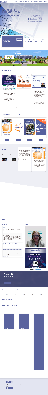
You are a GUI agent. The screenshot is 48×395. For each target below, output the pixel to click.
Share (7, 256)
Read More (17, 62)
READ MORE (18, 140)
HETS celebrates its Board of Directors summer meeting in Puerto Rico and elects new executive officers (24, 150)
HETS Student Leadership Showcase (24, 90)
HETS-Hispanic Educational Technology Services (11, 243)
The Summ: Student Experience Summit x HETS (9, 94)
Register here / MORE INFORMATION (9, 103)
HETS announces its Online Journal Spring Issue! (39, 161)
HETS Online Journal (7, 134)
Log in (20, 384)
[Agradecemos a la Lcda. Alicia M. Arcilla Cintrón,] (35, 236)
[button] (47, 1)
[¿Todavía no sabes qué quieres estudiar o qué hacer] (35, 258)
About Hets (19, 39)
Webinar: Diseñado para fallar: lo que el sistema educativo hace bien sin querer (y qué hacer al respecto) (39, 91)
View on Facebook (4, 256)
